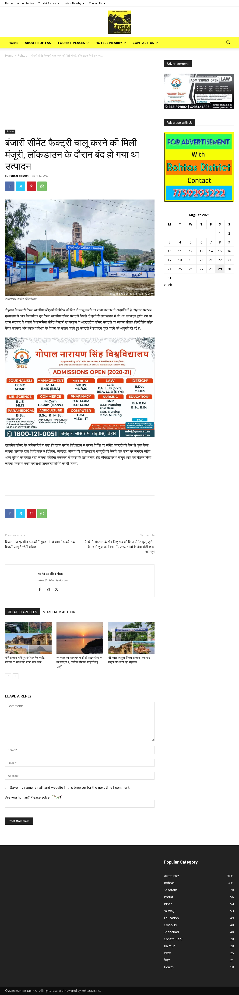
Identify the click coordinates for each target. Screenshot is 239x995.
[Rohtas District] (119, 22)
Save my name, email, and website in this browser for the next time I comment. (70, 787)
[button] (228, 43)
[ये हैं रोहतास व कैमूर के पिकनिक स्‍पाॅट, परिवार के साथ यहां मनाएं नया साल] (28, 638)
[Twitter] (20, 186)
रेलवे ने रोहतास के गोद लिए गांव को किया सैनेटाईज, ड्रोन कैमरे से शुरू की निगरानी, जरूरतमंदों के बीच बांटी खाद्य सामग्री (120, 547)
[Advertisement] (80, 95)
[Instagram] (50, 589)
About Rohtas (25, 3)
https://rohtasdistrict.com (53, 580)
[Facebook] (9, 186)
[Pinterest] (31, 186)
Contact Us (95, 3)
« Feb (168, 285)
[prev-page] (8, 676)
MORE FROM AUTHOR (59, 612)
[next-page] (15, 676)
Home (9, 3)
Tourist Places (47, 3)
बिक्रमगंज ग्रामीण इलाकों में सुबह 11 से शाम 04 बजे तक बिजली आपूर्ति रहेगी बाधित (40, 544)
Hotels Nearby (72, 3)
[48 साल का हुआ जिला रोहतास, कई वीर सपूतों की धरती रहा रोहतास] (131, 638)
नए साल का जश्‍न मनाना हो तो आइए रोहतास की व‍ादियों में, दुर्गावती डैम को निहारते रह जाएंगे (79, 662)
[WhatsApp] (42, 186)
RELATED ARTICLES (22, 612)
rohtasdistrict (18, 175)
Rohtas (22, 56)
